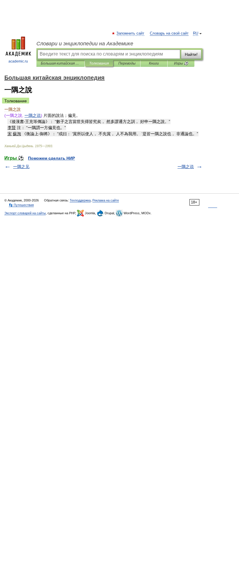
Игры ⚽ (181, 63)
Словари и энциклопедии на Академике (84, 44)
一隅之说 (186, 166)
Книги (154, 63)
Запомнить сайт (130, 33)
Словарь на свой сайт (169, 33)
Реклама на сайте (105, 200)
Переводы (127, 63)
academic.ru (18, 61)
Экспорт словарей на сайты (25, 213)
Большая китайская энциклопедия (60, 63)
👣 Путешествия (21, 205)
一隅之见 (21, 166)
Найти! (191, 54)
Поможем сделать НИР (51, 158)
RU (195, 33)
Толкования (99, 63)
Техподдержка (80, 200)
